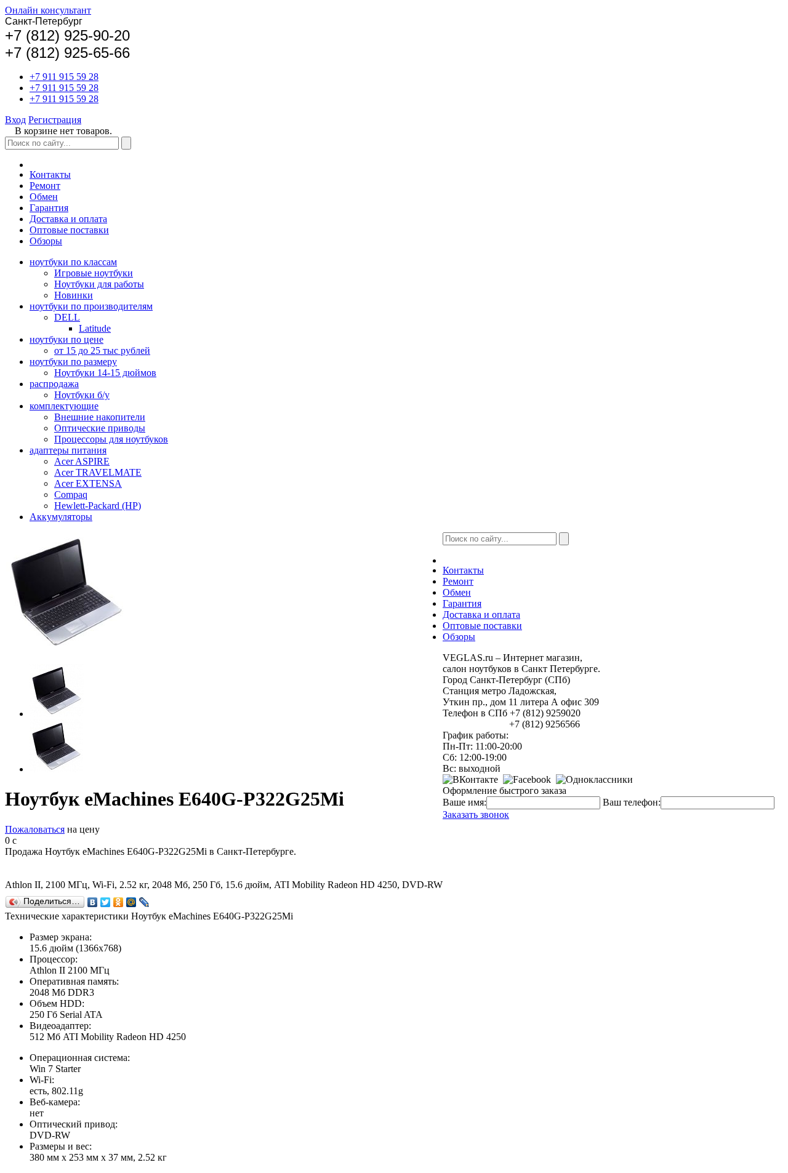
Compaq (70, 494)
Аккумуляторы (61, 516)
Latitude (95, 328)
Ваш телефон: (632, 802)
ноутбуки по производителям (91, 306)
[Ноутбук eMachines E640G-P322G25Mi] (57, 713)
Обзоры (46, 241)
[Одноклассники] (118, 902)
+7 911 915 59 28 (64, 76)
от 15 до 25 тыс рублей (102, 350)
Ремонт (45, 185)
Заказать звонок (476, 814)
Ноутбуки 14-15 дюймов (105, 372)
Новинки (73, 295)
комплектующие (64, 406)
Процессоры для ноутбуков (111, 439)
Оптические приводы (99, 428)
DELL (67, 317)
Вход (15, 119)
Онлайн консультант (48, 10)
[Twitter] (105, 902)
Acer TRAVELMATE (98, 472)
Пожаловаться (35, 829)
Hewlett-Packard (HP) (97, 505)
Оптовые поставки (69, 230)
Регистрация (54, 119)
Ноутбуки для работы (99, 284)
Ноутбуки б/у (82, 395)
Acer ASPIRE (82, 461)
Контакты (50, 174)
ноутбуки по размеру (73, 361)
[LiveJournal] (144, 902)
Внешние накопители (99, 417)
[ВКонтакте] (92, 902)
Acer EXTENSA (88, 483)
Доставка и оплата (68, 219)
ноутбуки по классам (73, 262)
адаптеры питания (68, 450)
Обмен (44, 196)
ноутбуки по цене (66, 339)
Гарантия (49, 207)
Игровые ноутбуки (93, 273)
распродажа (54, 383)
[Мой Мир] (131, 902)
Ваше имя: (464, 802)
